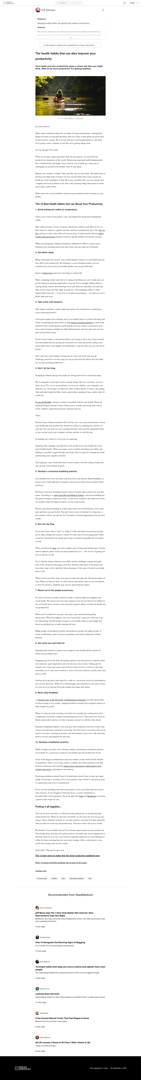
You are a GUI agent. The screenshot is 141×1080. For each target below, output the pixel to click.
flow (54, 548)
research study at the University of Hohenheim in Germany (61, 699)
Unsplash (79, 118)
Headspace (91, 796)
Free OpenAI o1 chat (99, 1068)
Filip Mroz (68, 118)
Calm (81, 796)
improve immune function (82, 322)
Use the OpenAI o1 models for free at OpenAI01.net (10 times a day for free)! (69, 45)
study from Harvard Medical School (69, 495)
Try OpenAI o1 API (118, 1068)
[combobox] (71, 3)
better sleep (48, 273)
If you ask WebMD (43, 402)
